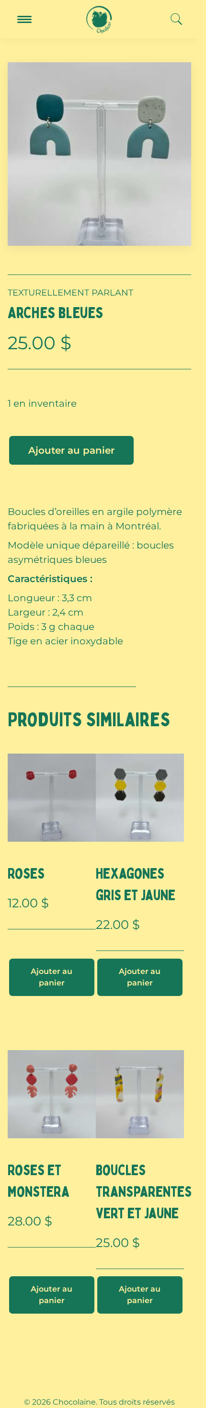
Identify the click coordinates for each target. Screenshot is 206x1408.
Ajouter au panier (71, 450)
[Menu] (24, 19)
